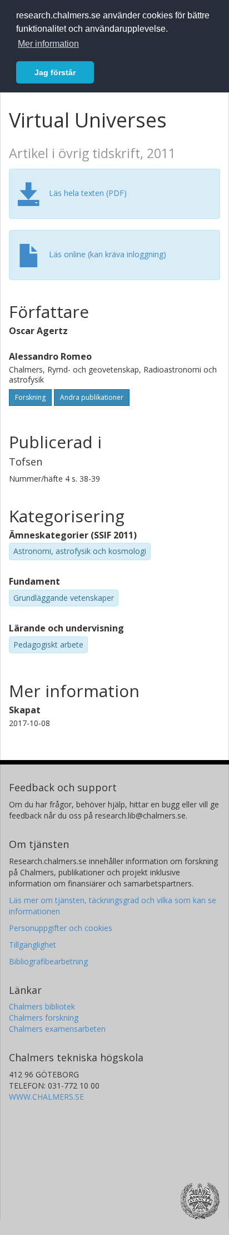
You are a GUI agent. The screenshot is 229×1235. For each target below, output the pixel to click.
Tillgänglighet (32, 944)
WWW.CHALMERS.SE (46, 1096)
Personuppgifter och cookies (60, 928)
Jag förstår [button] (55, 72)
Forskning (30, 397)
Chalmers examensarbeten (57, 1028)
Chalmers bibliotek (42, 1006)
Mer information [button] (48, 43)
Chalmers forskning (43, 1017)
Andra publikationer (91, 397)
